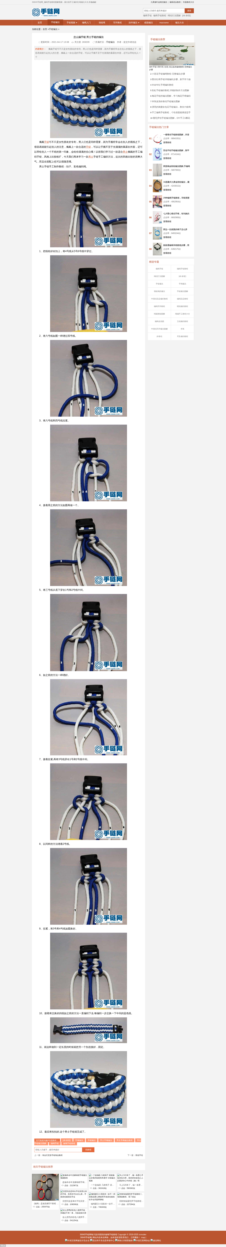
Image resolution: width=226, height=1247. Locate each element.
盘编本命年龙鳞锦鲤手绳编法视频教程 (79, 1182)
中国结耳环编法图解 (159, 329)
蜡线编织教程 (182, 306)
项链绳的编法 (159, 291)
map (143, 1237)
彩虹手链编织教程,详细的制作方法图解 (170, 90)
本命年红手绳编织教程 (162, 85)
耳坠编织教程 (182, 336)
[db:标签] (186, 15)
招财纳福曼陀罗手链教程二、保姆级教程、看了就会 (142, 1201)
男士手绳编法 (106, 1140)
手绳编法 (182, 284)
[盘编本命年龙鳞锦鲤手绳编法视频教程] (73, 1175)
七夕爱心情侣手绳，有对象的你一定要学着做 (176, 213)
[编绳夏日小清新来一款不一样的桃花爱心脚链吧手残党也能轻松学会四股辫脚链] (102, 1194)
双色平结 (139, 1155)
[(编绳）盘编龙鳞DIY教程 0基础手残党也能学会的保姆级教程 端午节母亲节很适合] (45, 1175)
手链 (46, 142)
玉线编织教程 (182, 321)
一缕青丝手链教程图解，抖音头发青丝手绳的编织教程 (176, 134)
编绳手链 (147, 15)
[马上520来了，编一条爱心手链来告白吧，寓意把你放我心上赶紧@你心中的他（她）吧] (130, 1175)
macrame (164, 22)
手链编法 (55, 22)
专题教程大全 (188, 2)
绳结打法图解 (174, 15)
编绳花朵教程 (175, 2)
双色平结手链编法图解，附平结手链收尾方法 (176, 150)
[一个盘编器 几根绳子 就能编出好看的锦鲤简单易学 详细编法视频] (102, 1175)
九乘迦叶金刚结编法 (159, 2)
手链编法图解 (182, 291)
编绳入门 (86, 22)
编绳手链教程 (159, 15)
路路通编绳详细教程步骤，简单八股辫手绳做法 (176, 245)
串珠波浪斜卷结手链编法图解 (166, 101)
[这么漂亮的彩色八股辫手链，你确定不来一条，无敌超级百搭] (73, 1210)
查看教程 (167, 142)
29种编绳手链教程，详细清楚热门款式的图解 (176, 198)
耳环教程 (117, 22)
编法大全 (179, 22)
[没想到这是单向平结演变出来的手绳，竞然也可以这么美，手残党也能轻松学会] (73, 1191)
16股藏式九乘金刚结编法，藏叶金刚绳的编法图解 (176, 182)
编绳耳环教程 (159, 306)
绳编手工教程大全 (182, 314)
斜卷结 (159, 336)
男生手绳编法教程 (125, 1140)
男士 (125, 151)
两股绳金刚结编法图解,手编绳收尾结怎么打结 (176, 166)
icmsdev (142, 1234)
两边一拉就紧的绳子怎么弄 (175, 229)
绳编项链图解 (159, 314)
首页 (40, 22)
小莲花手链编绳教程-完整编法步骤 (168, 74)
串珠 (182, 329)
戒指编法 (148, 22)
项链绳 (102, 22)
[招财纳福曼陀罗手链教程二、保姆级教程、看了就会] (130, 1194)
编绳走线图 (159, 321)
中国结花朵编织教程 (159, 299)
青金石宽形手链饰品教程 (52, 1155)
